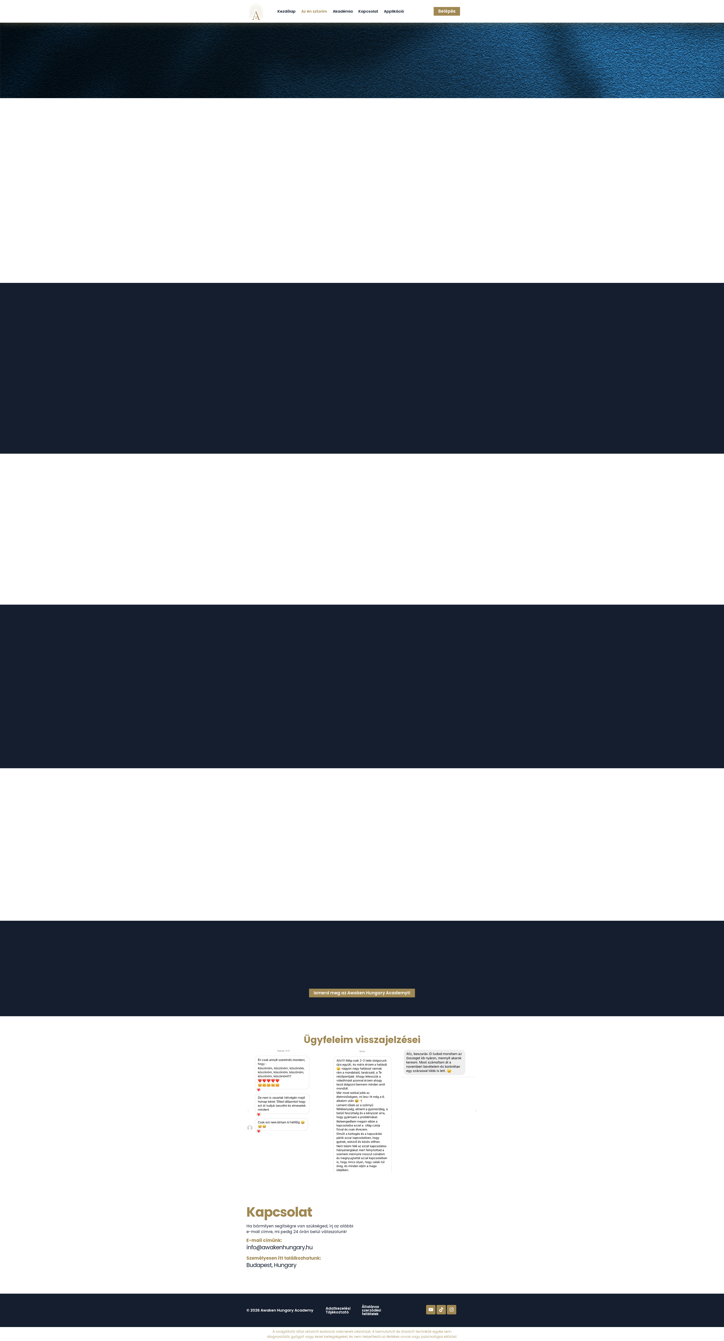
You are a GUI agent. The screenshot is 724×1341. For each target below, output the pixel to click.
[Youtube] (431, 1309)
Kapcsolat (368, 11)
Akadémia (343, 11)
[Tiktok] (441, 1309)
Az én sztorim (314, 11)
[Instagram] (451, 1309)
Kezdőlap (287, 11)
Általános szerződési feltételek (371, 1310)
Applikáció (394, 11)
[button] (248, 1111)
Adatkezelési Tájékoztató (338, 1310)
